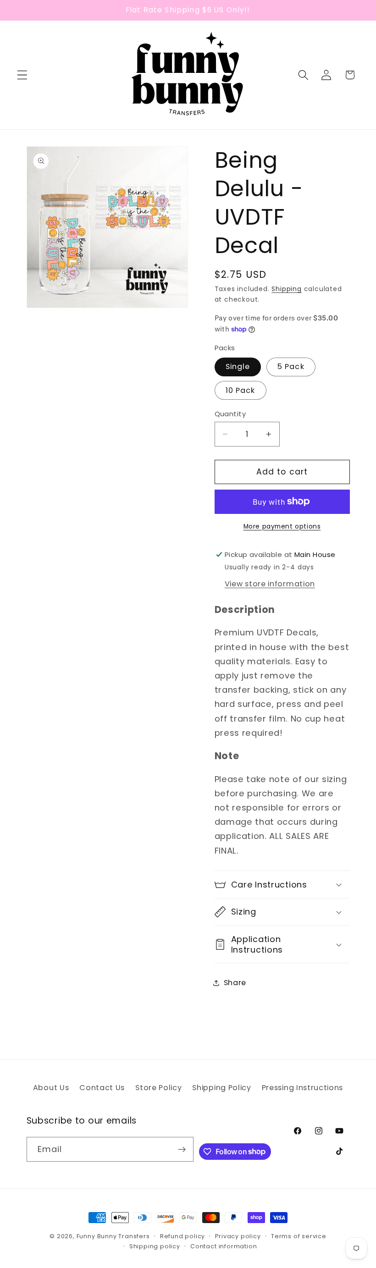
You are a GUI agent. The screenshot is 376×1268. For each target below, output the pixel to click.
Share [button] (235, 982)
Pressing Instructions (302, 1087)
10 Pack (240, 390)
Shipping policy (154, 1246)
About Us (51, 1087)
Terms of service (298, 1236)
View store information (270, 584)
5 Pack (290, 366)
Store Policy (158, 1087)
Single (238, 366)
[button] (22, 75)
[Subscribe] (182, 1149)
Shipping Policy (221, 1087)
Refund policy (182, 1236)
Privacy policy (237, 1236)
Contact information (223, 1246)
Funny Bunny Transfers (113, 1236)
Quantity (230, 414)
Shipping (286, 289)
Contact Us (102, 1087)
